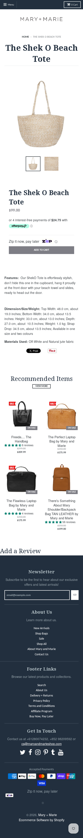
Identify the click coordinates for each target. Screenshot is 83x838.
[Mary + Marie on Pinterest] (46, 753)
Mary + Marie (47, 815)
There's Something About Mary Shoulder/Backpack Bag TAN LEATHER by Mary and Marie (61, 509)
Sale (41, 638)
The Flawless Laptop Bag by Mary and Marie (21, 505)
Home (25, 37)
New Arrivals (41, 628)
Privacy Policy (41, 701)
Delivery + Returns (41, 695)
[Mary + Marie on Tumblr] (53, 753)
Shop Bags (41, 633)
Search (41, 685)
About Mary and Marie (41, 649)
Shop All (41, 644)
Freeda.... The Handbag (21, 439)
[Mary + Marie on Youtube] (60, 753)
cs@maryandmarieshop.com (41, 743)
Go (74, 595)
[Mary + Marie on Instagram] (38, 753)
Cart (74, 5)
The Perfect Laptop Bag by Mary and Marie (61, 441)
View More (41, 386)
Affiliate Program (41, 711)
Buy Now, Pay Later (41, 716)
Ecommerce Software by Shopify (41, 820)
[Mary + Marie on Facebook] (30, 753)
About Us (41, 690)
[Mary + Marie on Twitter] (22, 753)
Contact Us (41, 654)
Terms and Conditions (41, 706)
